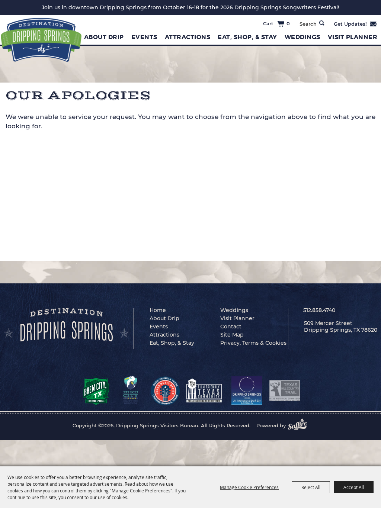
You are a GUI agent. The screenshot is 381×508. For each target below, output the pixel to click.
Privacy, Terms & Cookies (253, 343)
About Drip (104, 37)
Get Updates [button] (355, 23)
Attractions (188, 37)
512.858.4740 (319, 310)
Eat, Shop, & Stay (247, 37)
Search (321, 23)
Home (158, 310)
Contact (230, 326)
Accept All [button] (353, 487)
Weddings (302, 37)
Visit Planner (237, 318)
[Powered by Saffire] (299, 425)
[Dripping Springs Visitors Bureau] (41, 40)
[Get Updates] (355, 23)
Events (144, 37)
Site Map (232, 334)
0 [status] (288, 23)
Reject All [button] (310, 487)
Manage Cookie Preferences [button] (249, 487)
